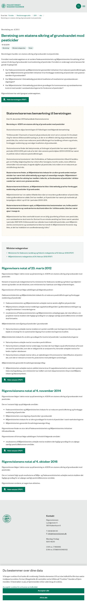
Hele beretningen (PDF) (17, 99)
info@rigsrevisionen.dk (57, 533)
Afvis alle (43, 597)
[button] (84, 6)
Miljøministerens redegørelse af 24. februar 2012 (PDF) (30, 256)
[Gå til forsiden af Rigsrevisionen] (36, 6)
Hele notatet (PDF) (15, 379)
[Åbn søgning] (78, 6)
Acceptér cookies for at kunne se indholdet (20, 587)
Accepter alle (43, 590)
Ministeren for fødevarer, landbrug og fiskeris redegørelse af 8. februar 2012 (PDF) (41, 253)
